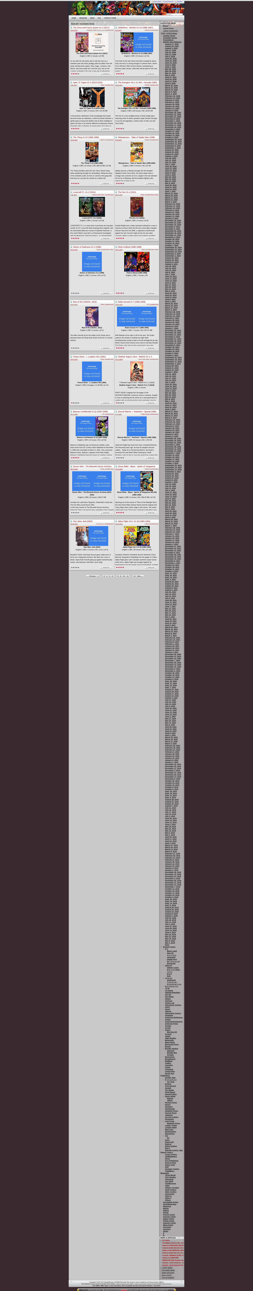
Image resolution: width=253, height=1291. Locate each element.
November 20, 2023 (173, 341)
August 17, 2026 (172, 44)
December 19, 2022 (173, 441)
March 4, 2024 (171, 310)
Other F (168, 1198)
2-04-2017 (73, 85)
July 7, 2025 (170, 164)
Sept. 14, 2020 (171, 685)
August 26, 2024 (172, 258)
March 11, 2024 (171, 308)
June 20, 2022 (171, 494)
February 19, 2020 (172, 748)
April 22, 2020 (171, 729)
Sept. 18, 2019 (171, 793)
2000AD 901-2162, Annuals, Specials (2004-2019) (178, 1260)
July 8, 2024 (170, 272)
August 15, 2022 (172, 478)
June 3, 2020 (170, 717)
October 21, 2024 (172, 241)
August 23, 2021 (172, 584)
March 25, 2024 (171, 304)
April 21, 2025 (171, 187)
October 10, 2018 (172, 895)
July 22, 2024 (170, 268)
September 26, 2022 (173, 465)
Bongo (168, 1047)
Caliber (168, 1063)
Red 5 (167, 1148)
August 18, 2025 (172, 152)
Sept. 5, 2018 (170, 905)
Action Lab (169, 1003)
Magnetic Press (173, 1123)
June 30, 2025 (171, 167)
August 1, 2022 (171, 482)
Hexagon (169, 1107)
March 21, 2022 (171, 521)
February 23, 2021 (172, 638)
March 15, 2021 (171, 631)
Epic (169, 976)
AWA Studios (170, 1038)
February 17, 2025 (172, 206)
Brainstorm (170, 1057)
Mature (112, 249)
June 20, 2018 (171, 928)
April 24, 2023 (171, 403)
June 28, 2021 (171, 600)
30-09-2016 (74, 524)
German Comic (169, 1217)
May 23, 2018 (170, 937)
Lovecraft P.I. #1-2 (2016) (84, 192)
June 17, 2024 (171, 279)
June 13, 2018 (171, 930)
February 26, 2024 (172, 312)
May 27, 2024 (170, 285)
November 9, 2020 (172, 669)
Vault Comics (170, 1190)
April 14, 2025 (171, 189)
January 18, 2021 (172, 648)
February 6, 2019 (172, 860)
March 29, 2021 (171, 627)
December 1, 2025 (172, 121)
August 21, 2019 (172, 802)
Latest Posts (168, 28)
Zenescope (169, 1194)
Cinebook (169, 1069)
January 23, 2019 (172, 864)
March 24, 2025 (171, 196)
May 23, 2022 (170, 503)
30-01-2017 (119, 195)
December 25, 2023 (173, 330)
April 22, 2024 (171, 295)
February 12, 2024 (172, 316)
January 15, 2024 (172, 324)
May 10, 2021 (170, 615)
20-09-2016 (119, 524)
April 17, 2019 (171, 839)
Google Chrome (166, 1284)
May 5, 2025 (170, 183)
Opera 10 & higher (140, 1284)
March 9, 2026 (171, 92)
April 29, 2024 (171, 293)
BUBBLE (168, 1061)
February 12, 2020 (172, 750)
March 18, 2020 (171, 739)
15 (134, 576)
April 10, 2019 (171, 841)
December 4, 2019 (172, 771)
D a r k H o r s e (100, 30)
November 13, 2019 (173, 777)
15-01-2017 (119, 305)
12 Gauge (169, 991)
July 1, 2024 (170, 274)
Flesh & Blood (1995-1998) (130, 247)
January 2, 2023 (171, 436)
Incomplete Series (87, 24)
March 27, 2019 (171, 845)
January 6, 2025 (171, 218)
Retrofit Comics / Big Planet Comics (172, 1151)
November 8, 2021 (172, 561)
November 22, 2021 (173, 557)
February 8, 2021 (172, 642)
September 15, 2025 (173, 144)
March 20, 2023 (171, 414)
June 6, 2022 (170, 499)
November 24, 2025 (173, 123)
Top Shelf (169, 1181)
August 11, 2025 (171, 154)
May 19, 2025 (170, 179)
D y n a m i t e (171, 1080)
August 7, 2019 (171, 806)
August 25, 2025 (96, 194)
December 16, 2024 (173, 225)
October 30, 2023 (172, 347)
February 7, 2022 (172, 534)
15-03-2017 (119, 85)
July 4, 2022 (170, 490)
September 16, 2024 (173, 252)
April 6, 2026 (170, 84)
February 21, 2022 (172, 530)
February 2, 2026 (172, 102)
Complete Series (170, 38)
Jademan (169, 1115)
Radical (168, 1144)
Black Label (172, 951)
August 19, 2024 (172, 260)
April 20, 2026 (171, 79)
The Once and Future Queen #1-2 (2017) (91, 27)
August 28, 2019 (172, 800)
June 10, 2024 (171, 281)
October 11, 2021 (172, 569)
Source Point (170, 1163)
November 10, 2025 (173, 127)
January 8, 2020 (171, 760)
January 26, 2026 (172, 104)
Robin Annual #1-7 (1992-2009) (131, 302)
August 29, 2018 (172, 908)
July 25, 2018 (170, 918)
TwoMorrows (170, 1184)
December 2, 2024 (172, 229)
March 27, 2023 (171, 411)
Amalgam (169, 1015)
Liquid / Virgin (171, 1125)
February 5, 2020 (172, 752)
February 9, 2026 (172, 100)
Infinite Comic (173, 968)
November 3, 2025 (91, 30)
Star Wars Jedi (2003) (82, 521)
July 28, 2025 (170, 158)
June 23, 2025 (171, 169)
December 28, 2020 (173, 654)
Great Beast (170, 1092)
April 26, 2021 (171, 619)
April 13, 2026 (171, 81)
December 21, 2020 (173, 656)
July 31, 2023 (170, 374)
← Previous (91, 576)
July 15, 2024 (170, 270)
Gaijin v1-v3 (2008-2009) (170, 1257)
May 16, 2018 (170, 939)
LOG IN (179, 1)
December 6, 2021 (172, 553)
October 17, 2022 (172, 459)
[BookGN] (176, 8)
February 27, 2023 (172, 420)
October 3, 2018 (171, 897)
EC (168, 1138)
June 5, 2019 (170, 824)
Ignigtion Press (171, 1111)
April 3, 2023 (170, 409)
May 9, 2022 (170, 507)
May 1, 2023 (170, 401)
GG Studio (169, 1090)
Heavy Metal (170, 1096)
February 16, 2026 (172, 98)
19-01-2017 (74, 305)
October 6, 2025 (171, 137)
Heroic (168, 1105)
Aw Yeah (170, 1082)
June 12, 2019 (171, 822)
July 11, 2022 (170, 488)
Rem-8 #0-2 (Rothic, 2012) (85, 302)
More (167, 945)
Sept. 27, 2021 (171, 573)
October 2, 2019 (171, 789)
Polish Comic (168, 1221)
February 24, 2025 (172, 204)
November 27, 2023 (173, 339)
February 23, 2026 (172, 96)
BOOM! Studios (171, 1049)
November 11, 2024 (173, 235)
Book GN (74, 24)
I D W (167, 988)
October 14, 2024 (172, 243)
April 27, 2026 (171, 77)
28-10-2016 (74, 469)
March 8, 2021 (171, 634)
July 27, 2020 (170, 700)
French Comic (169, 1215)
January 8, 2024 (171, 326)
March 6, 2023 (171, 418)
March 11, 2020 (171, 741)
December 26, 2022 (173, 438)
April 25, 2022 (171, 511)
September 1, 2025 (173, 148)
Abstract (168, 1001)
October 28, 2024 (172, 239)
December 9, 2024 (172, 227)
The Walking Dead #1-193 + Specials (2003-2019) (178, 1243)
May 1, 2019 (170, 835)
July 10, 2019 (170, 814)
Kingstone (169, 1119)
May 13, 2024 (170, 289)
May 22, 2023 (170, 395)
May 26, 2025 (170, 177)
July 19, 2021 (170, 594)
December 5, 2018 (172, 878)
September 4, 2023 (173, 364)
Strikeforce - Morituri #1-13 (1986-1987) (135, 27)
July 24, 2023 (170, 376)
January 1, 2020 (171, 762)
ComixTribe (170, 1071)
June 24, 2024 (171, 277)
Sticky (165, 1231)
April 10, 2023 (171, 407)
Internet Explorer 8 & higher (125, 1284)
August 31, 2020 (172, 690)
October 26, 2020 (172, 673)
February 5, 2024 (172, 318)
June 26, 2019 (171, 818)
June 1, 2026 (170, 67)
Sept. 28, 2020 (171, 681)
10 (124, 576)
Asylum (168, 1034)
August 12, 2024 (172, 262)
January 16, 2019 (172, 866)
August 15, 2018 (172, 912)
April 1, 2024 (170, 301)
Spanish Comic (169, 1223)
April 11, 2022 (170, 515)
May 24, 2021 (170, 611)
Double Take (170, 1078)
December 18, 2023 (173, 333)
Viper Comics (170, 1192)
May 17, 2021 (170, 613)
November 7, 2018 (172, 887)
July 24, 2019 (170, 810)
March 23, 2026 (171, 88)
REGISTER (124, 1290)
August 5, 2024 (171, 264)
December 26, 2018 (173, 872)
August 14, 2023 (172, 370)
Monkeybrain (170, 1132)
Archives (156, 194)
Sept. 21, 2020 (171, 683)
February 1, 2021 (172, 644)
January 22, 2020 (172, 756)
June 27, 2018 (171, 926)
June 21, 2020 (171, 710)
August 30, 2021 (172, 582)
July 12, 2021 (170, 596)
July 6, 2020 (170, 706)
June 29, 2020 (171, 708)
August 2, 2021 (171, 590)
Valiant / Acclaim (145, 414)
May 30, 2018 (170, 934)
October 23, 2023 (172, 349)
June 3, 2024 (170, 283)
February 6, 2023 (172, 426)
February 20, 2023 (172, 422)
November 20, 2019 (173, 775)
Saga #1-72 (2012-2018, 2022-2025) (174, 1245)
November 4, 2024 (172, 237)
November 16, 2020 (173, 667)
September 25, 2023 (173, 357)
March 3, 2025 (171, 202)
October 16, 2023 (172, 351)
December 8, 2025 (172, 119)
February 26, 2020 (172, 746)
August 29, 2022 (172, 474)
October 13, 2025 (172, 135)
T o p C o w (172, 982)
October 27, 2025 (172, 131)
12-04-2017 (74, 30)
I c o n (169, 972)
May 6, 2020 (170, 725)
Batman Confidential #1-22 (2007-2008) (90, 411)
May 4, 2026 (170, 75)
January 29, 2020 (172, 754)
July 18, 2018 (170, 920)
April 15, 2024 (171, 297)
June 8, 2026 (170, 65)
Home (165, 26)
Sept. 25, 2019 (171, 791)
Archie (168, 1028)
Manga (166, 1208)
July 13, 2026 (170, 54)
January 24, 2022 (172, 538)
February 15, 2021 (172, 640)
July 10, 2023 (170, 380)
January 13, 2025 (172, 216)
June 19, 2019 (171, 820)
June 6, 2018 (170, 932)
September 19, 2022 (173, 467)
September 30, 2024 (173, 247)
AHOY (167, 1007)
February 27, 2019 (172, 854)
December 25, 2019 (173, 764)
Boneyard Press (172, 1044)
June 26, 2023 (171, 384)
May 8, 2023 (170, 399)
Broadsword (170, 1059)
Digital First (172, 959)
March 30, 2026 (171, 86)
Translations (168, 40)
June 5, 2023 (170, 391)
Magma (170, 1098)
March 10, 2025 (171, 200)
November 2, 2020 (172, 671)
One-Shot (167, 1227)
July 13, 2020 (170, 704)
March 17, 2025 (171, 198)
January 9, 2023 (171, 434)
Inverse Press (171, 1113)
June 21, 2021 (171, 602)
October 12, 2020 (172, 677)
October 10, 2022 (172, 461)
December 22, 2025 (173, 115)
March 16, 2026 (171, 90)
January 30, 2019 (172, 862)
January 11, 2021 (172, 650)
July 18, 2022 (170, 486)
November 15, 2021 (173, 559)
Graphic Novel (169, 36)
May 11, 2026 (170, 73)
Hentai (166, 1213)
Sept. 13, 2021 (171, 577)
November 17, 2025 (173, 125)
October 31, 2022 (172, 455)
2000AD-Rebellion (172, 993)
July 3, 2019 (170, 816)
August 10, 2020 (172, 696)
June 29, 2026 (171, 59)
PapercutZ (169, 1142)
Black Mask (170, 1042)
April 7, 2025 (170, 191)
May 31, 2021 (170, 609)
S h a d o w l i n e (174, 984)
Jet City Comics (171, 1117)
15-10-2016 (119, 469)
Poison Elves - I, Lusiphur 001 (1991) (89, 357)
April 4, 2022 (170, 517)
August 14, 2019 (172, 804)
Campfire (169, 1065)
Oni (166, 1136)
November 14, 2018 (173, 885)
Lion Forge (169, 1121)
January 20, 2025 (172, 214)
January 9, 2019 (171, 868)
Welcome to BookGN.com (98, 7)
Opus (167, 1140)
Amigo (168, 1020)
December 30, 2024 (173, 220)
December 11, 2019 (173, 768)
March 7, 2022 (171, 526)
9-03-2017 (118, 140)
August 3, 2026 (171, 48)
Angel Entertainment (173, 1022)
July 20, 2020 (170, 702)
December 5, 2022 (172, 445)
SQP (167, 1167)
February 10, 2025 (172, 208)
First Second (170, 1086)
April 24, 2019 (171, 837)
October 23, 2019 (172, 783)
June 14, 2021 (171, 604)
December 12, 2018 (173, 876)
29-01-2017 (74, 250)
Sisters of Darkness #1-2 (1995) (87, 247)
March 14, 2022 (171, 524)
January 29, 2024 (172, 320)
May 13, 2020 (170, 723)
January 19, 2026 (172, 106)
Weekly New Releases (172, 42)
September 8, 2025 (173, 146)
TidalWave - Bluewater (168, 1172)
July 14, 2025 (142, 359)
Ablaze (168, 999)
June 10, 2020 (171, 714)
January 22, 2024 (172, 322)
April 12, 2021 (171, 623)
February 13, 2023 (172, 424)
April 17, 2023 (171, 405)
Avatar (167, 1036)
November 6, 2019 (172, 779)
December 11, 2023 (173, 335)
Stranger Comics (172, 1169)
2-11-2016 (118, 414)
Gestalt (168, 1088)
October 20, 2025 (172, 133)
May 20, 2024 (170, 287)
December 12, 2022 (173, 443)
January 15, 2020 (172, 758)
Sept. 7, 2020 (170, 687)
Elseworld (171, 964)
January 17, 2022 (172, 540)
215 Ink (168, 995)
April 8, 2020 (170, 733)
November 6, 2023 (172, 345)
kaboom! (170, 1051)
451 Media (169, 997)
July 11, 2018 (170, 922)
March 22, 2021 (171, 629)
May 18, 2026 (170, 71)
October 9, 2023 (171, 353)
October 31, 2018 (172, 889)
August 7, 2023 (171, 372)
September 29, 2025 (173, 140)
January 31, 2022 (172, 536)
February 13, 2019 (172, 858)
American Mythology (174, 1018)
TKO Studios (170, 1177)
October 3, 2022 (171, 463)
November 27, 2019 (173, 773)
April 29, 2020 (171, 727)
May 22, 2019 (170, 829)
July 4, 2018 (170, 924)
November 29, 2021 (173, 555)
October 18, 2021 (172, 567)
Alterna (168, 1011)
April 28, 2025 (171, 185)
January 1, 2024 (171, 328)
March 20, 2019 (171, 847)
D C (148, 304)
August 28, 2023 (172, 366)
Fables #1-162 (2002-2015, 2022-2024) (175, 1250)
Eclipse (168, 1084)
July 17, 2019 (170, 812)
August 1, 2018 (171, 916)
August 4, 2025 (171, 156)
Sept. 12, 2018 (171, 903)
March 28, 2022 (171, 519)
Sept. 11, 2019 (171, 795)
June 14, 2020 (171, 712)
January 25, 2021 (172, 646)
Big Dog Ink (172, 1032)
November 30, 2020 (173, 663)
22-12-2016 (119, 359)
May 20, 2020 (170, 721)
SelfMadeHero (171, 1157)
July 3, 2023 (170, 382)
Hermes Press (171, 1103)
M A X (169, 974)
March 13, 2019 (171, 849)
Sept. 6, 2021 (170, 580)
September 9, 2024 (173, 254)
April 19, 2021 (171, 621)
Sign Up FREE (157, 1)
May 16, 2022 (170, 505)
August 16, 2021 (172, 586)
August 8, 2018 (171, 914)
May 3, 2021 (170, 617)
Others (102, 84)
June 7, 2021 (170, 607)
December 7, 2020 (172, 661)
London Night (171, 1128)
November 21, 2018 (173, 883)
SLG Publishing (171, 1161)
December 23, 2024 (173, 223)
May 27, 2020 (170, 719)
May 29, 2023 (170, 393)
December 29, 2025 (173, 113)
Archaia (170, 1055)
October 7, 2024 (171, 245)
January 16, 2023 (172, 432)
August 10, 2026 (172, 46)
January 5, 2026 (171, 110)
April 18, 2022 (171, 513)
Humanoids (170, 1109)
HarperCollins (171, 1094)
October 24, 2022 (172, 457)
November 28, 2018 (173, 881)
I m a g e (168, 978)
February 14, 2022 (172, 532)
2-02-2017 (73, 195)
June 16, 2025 (171, 171)
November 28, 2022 (173, 447)
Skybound (171, 980)
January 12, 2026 (172, 108)
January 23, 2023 (172, 430)
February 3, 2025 (172, 210)
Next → (140, 576)
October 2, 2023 (171, 355)
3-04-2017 (118, 30)
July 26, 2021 (170, 592)
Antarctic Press (171, 1024)
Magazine (167, 1206)
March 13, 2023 (171, 416)
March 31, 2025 (171, 194)
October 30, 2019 (172, 781)
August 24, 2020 (172, 692)
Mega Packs (168, 1225)
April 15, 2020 (171, 731)
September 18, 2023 (173, 360)
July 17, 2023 (170, 378)
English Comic (169, 947)
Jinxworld (171, 957)
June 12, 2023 (171, 389)
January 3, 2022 (171, 544)
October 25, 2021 (172, 565)
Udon (167, 1186)
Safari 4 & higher (152, 1284)
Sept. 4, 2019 (170, 797)
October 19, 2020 (172, 675)
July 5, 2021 (170, 598)
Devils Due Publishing (167, 1075)
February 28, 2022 (172, 528)
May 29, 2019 (170, 827)
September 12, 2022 (173, 470)
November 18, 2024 (173, 233)
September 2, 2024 (173, 256)
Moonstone (170, 1134)
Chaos (167, 1067)
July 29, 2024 (170, 266)
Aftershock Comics (173, 1005)
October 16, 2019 (172, 785)
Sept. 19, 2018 (171, 901)
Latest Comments (170, 31)
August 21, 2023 (172, 368)
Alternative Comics (173, 1013)
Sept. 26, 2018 (171, 899)
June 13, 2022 (171, 497)
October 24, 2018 (172, 891)
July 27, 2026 (170, 50)
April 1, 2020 (170, 735)
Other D (168, 1196)
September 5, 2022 (173, 472)
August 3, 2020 (171, 698)
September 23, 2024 (173, 250)
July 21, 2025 (170, 160)
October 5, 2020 (171, 679)
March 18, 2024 (171, 306)
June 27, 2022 (171, 492)
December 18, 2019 (173, 766)
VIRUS (169, 1101)
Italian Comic (168, 1219)
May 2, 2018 (170, 943)
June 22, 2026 (171, 61)
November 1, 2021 (172, 563)
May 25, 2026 (170, 69)
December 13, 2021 (173, 551)
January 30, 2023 (172, 428)
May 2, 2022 (170, 509)
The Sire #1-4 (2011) (127, 192)
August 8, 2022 (171, 480)
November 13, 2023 (173, 343)
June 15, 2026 (171, 63)
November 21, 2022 (173, 449)
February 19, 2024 (172, 314)
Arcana (168, 1026)
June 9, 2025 (170, 173)
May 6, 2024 (170, 291)
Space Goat (170, 1165)
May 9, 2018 (170, 941)
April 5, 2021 (170, 625)
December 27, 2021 (173, 546)
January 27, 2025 (172, 212)
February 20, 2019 (172, 856)
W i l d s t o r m (173, 961)
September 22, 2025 (173, 142)
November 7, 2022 (172, 453)
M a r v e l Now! (173, 970)
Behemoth (169, 1040)
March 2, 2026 (171, 94)
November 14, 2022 (173, 451)
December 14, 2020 (173, 658)
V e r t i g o (171, 955)
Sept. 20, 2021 (171, 575)
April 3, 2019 (170, 843)
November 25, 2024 (173, 231)
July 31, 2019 (170, 808)
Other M (147, 30)
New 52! (170, 953)
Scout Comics (171, 1154)
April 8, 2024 (170, 299)
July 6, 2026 (170, 57)
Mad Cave (169, 1130)
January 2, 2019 (171, 870)
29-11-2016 (74, 414)
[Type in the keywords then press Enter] (167, 14)
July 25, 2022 (170, 484)
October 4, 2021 (171, 571)
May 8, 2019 (170, 833)
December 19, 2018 (173, 874)
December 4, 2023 (172, 337)
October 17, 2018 (172, 893)
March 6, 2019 (171, 851)
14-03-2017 (74, 140)
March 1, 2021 (171, 636)
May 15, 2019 (170, 831)
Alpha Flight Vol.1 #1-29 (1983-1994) (134, 521)
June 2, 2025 (170, 175)
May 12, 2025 (170, 181)
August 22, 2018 (172, 910)
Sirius (167, 1159)
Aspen (167, 1030)
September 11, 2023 (173, 362)
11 (127, 576)
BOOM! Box (172, 1053)
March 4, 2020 (171, 744)
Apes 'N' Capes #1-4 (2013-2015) (87, 82)
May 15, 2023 (170, 397)
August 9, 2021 (171, 588)
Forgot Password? (168, 1)
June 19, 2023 (171, 387)
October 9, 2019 (171, 787)
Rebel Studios (171, 1146)
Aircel (167, 1009)
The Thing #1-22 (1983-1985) (86, 137)
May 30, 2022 (170, 501)
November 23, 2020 (173, 665)
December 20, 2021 (173, 548)
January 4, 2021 (171, 652)
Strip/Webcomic (170, 1204)
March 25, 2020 (171, 737)
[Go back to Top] (181, 1281)
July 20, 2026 (170, 52)
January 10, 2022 (172, 542)
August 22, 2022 (172, 476)
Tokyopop (169, 1179)
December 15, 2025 (173, 117)
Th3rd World (170, 1175)
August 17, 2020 (172, 694)
